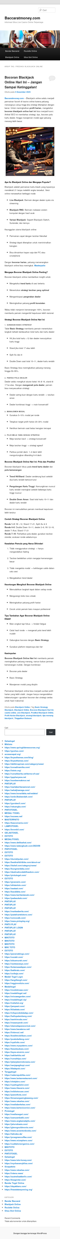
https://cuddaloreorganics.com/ (19, 1143)
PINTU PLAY (10, 924)
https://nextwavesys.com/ (17, 963)
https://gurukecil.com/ (15, 803)
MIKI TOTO (10, 947)
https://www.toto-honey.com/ (18, 1160)
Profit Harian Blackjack (15, 715)
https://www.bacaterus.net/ (17, 1029)
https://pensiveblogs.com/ (17, 953)
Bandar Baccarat (12, 51)
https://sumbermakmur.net (17, 780)
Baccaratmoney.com (22, 17)
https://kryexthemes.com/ (17, 760)
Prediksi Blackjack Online (42, 712)
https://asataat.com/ (14, 888)
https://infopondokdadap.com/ (19, 1012)
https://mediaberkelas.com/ (17, 1104)
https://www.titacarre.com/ (17, 1087)
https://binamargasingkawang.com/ (21, 1097)
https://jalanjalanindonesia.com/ (20, 1061)
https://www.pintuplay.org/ (17, 921)
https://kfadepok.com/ (15, 1068)
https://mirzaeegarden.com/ (18, 996)
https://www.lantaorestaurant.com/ (21, 1078)
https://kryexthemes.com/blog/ (19, 757)
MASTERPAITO (12, 819)
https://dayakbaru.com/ (15, 1186)
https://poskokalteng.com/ (17, 1039)
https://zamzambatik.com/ (17, 1117)
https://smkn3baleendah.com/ (19, 796)
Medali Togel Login (14, 976)
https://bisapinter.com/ (15, 1179)
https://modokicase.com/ (16, 989)
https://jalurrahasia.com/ (16, 1124)
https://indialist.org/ (14, 1002)
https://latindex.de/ (13, 1133)
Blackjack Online (12, 57)
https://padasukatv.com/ (16, 898)
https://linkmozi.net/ (14, 1032)
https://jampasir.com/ (15, 1006)
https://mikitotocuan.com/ (17, 1091)
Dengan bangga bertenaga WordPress (30, 1233)
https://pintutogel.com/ (15, 875)
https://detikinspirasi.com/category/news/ (24, 763)
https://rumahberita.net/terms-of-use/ (22, 773)
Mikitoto (8, 744)
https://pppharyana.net (15, 777)
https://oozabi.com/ (14, 957)
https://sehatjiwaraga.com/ (17, 790)
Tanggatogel (10, 1071)
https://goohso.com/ (14, 750)
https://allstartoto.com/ (15, 885)
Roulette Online (30, 51)
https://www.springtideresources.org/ (22, 747)
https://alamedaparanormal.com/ (20, 1025)
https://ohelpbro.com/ (15, 1081)
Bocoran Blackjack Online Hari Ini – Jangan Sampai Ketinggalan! (23, 82)
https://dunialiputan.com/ (17, 858)
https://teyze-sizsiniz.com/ (17, 1052)
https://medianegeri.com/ (16, 1114)
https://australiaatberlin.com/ (18, 1176)
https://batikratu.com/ (15, 970)
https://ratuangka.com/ (15, 806)
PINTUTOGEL (11, 809)
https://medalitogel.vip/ (16, 999)
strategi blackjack (34, 715)
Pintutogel (9, 1110)
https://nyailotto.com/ (15, 1042)
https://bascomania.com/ (16, 822)
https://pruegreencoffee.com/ (18, 1137)
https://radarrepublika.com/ (17, 1074)
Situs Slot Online (31, 57)
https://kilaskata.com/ (15, 1009)
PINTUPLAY (10, 783)
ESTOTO (9, 835)
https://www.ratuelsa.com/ (17, 1101)
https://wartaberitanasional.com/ (20, 786)
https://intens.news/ (14, 1173)
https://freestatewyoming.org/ (18, 1189)
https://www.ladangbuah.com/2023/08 (22, 845)
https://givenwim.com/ (15, 881)
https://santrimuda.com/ (16, 1019)
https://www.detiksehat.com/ (18, 842)
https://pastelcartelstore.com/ (18, 914)
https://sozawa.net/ (13, 816)
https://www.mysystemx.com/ (19, 1045)
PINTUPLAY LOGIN (14, 927)
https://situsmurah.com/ (16, 960)
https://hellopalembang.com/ (18, 1016)
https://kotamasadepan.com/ (18, 966)
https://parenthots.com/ (16, 1094)
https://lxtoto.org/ (13, 770)
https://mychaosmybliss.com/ (19, 1163)
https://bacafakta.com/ (15, 891)
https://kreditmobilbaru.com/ (18, 1035)
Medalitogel (10, 986)
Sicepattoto (10, 1166)
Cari (6, 727)
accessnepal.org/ (13, 754)
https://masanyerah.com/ (16, 1022)
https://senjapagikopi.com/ (17, 1065)
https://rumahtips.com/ (15, 1058)
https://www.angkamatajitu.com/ (20, 1120)
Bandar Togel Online (14, 1182)
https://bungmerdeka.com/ (17, 868)
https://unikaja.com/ (14, 973)
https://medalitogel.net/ (16, 993)
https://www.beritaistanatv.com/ (19, 894)
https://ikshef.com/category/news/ (21, 865)
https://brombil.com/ (14, 829)
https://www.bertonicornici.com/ (20, 1107)
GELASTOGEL (11, 832)
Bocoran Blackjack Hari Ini (41, 709)
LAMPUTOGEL (12, 826)
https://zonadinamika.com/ (17, 767)
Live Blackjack (23, 712)
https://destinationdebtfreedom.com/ (22, 871)
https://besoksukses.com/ (17, 1048)
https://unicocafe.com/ (15, 917)
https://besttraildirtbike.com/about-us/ (22, 862)
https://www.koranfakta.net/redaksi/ (21, 793)
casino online (10, 712)
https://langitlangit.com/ (16, 979)
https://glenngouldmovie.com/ (19, 1127)
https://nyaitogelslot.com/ (17, 1084)
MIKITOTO (9, 937)
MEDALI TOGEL (12, 813)
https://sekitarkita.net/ (15, 1055)
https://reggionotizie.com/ (17, 983)
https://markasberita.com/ (17, 911)
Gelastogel (10, 740)
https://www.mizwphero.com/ (18, 1140)
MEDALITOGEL (12, 839)
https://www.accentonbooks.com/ (20, 1130)
